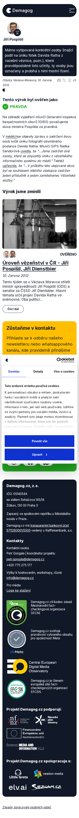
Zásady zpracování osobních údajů (26, 807)
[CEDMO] (31, 666)
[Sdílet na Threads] (69, 80)
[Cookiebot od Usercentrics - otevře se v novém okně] (56, 360)
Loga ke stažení (18, 590)
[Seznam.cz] (46, 787)
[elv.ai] (17, 787)
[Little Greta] (18, 774)
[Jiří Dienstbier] (6, 254)
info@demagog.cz (20, 578)
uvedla (25, 151)
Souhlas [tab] (14, 371)
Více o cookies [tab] (64, 371)
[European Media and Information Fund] (25, 747)
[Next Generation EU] (25, 733)
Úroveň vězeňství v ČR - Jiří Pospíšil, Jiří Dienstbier (35, 266)
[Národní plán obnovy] (46, 720)
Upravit (37, 454)
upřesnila (9, 166)
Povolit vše (39, 441)
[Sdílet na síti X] (64, 80)
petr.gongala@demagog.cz (25, 559)
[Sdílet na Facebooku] (59, 80)
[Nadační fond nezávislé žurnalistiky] (18, 720)
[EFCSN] (16, 689)
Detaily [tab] (38, 371)
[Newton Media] (48, 774)
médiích (11, 136)
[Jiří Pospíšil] (13, 254)
